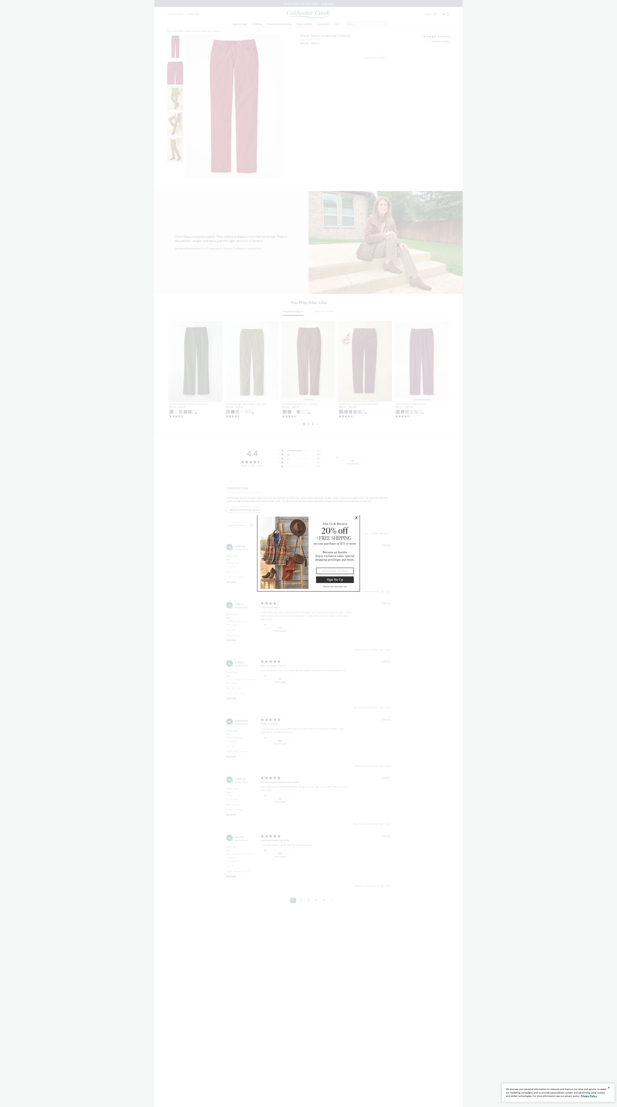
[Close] (608, 1087)
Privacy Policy (589, 1096)
